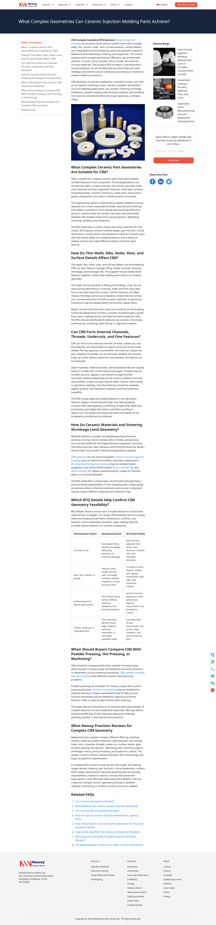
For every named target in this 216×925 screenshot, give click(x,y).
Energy (130, 883)
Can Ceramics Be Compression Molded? (97, 810)
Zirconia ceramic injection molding (90, 464)
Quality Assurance (172, 879)
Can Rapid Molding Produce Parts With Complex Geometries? (109, 844)
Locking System (134, 905)
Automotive (132, 870)
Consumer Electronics (138, 875)
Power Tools (133, 900)
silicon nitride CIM (81, 471)
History (167, 870)
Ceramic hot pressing (104, 689)
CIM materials (79, 457)
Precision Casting (99, 870)
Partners (168, 883)
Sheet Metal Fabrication (102, 875)
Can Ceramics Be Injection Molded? (94, 801)
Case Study (169, 887)
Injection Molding (100, 866)
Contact (128, 4)
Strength (168, 875)
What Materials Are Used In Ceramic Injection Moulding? (106, 806)
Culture (167, 866)
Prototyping (97, 879)
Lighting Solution (135, 896)
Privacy (167, 896)
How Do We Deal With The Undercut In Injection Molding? (107, 832)
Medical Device (134, 887)
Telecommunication (136, 892)
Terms (167, 892)
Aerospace (132, 866)
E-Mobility (132, 879)
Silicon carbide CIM (123, 467)
